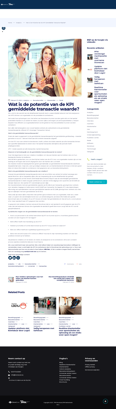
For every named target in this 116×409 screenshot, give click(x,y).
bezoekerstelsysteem (16, 266)
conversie (31, 266)
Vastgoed (11, 326)
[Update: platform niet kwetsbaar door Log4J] (19, 306)
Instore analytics (65, 369)
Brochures (63, 382)
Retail (61, 100)
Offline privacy (90, 367)
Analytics (19, 22)
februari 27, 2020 (16, 100)
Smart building (64, 380)
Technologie (91, 149)
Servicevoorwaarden (92, 370)
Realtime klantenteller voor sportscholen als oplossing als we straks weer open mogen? (70, 331)
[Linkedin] (14, 258)
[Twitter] (10, 258)
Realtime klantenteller (67, 364)
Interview (90, 121)
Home (10, 22)
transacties (43, 266)
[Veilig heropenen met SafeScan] (45, 306)
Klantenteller (51, 100)
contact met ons (30, 251)
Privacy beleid (90, 364)
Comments (70, 264)
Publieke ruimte (65, 326)
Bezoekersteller (38, 100)
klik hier (47, 249)
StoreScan (90, 146)
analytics (11, 264)
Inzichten (11, 322)
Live (22, 324)
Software (90, 143)
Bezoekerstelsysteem (67, 371)
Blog (61, 362)
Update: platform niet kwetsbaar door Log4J (19, 329)
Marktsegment (92, 132)
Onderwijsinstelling (94, 135)
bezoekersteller (30, 264)
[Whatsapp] (18, 258)
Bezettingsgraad (14, 317)
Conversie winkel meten (67, 373)
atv (19, 264)
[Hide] (2, 31)
